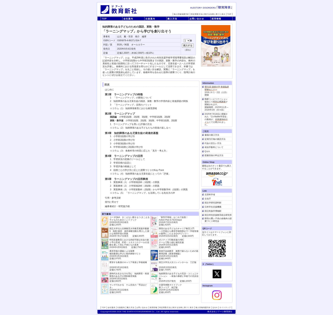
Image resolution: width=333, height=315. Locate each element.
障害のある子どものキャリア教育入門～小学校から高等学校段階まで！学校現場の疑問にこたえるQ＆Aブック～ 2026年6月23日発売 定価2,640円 (178, 232)
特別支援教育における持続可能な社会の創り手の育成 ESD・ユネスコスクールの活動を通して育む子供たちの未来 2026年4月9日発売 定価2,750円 (129, 243)
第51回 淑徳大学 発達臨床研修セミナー (217, 88)
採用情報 (216, 19)
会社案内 (128, 19)
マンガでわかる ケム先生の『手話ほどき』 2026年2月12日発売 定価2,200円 (128, 289)
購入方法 (172, 19)
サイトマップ (225, 307)
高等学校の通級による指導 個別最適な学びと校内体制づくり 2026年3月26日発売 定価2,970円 (125, 255)
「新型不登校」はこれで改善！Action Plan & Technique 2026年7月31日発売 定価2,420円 (173, 221)
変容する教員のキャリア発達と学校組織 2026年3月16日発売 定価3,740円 (128, 266)
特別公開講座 (219, 101)
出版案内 (150, 19)
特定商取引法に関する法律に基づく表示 (208, 14)
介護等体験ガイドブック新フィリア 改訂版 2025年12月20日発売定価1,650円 (170, 289)
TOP (229, 14)
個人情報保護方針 (181, 14)
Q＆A (215, 307)
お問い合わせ (197, 19)
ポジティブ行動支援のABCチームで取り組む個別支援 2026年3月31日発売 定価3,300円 (171, 243)
